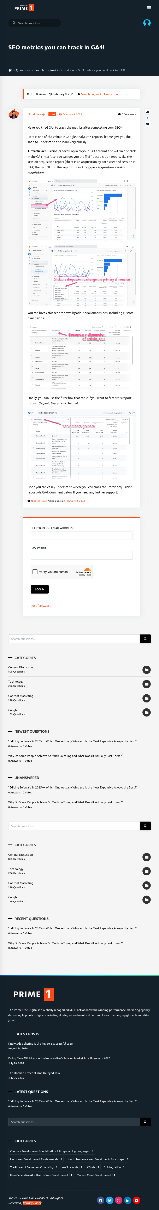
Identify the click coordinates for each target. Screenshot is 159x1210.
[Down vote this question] (148, 124)
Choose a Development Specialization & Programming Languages (51, 1151)
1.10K (52, 114)
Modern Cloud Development (96, 1175)
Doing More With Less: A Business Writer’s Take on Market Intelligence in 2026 (59, 1058)
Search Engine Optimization (54, 70)
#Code (93, 1167)
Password (38, 548)
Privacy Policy (32, 1203)
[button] (145, 22)
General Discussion (20, 667)
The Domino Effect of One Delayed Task (34, 1073)
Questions (23, 70)
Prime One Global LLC (34, 1198)
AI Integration (114, 1167)
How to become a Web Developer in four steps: (97, 1159)
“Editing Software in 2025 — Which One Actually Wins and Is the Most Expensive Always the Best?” (72, 741)
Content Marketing (20, 696)
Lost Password (41, 605)
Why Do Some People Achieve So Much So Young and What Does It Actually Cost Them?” (65, 755)
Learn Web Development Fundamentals (36, 1159)
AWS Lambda (72, 1167)
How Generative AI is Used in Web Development (41, 1175)
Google (13, 710)
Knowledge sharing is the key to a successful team (40, 1043)
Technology (15, 681)
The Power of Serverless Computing (33, 1167)
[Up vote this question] (148, 111)
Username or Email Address (51, 528)
